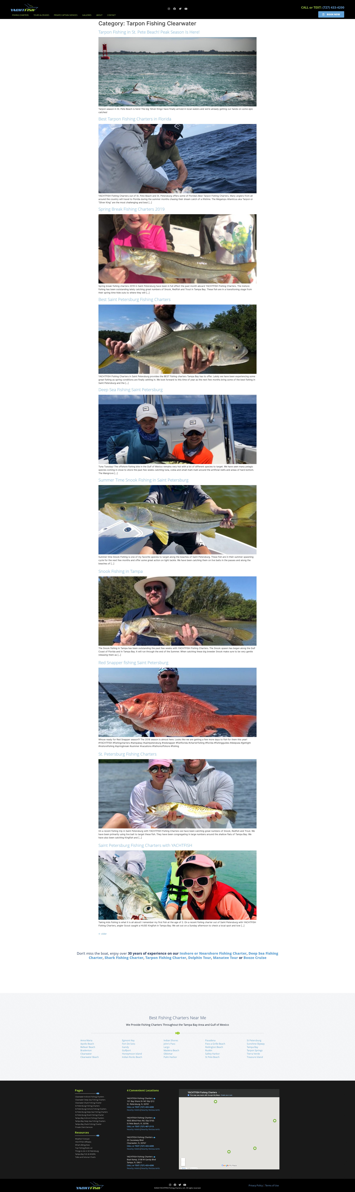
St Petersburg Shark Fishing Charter (89, 1115)
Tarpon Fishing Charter (165, 957)
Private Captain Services (65, 15)
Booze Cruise (255, 957)
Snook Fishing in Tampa (120, 571)
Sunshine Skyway (256, 1043)
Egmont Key (128, 1040)
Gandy (125, 1047)
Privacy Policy (256, 1185)
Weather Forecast (82, 1139)
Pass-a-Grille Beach (215, 1043)
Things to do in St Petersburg (87, 1151)
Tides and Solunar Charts (85, 1157)
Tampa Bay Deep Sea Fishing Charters (90, 1121)
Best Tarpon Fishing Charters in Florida (134, 119)
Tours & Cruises (41, 15)
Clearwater (86, 1053)
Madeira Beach (171, 1050)
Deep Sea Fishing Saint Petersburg (130, 389)
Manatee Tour (225, 957)
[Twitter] (180, 8)
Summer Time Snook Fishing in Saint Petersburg (143, 480)
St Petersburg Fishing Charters (87, 1106)
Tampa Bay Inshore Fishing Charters (89, 1118)
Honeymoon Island (132, 1053)
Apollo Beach (87, 1043)
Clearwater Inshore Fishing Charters (89, 1096)
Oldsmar (168, 1053)
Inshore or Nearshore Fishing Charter (213, 953)
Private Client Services (84, 1127)
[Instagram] (168, 8)
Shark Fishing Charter (124, 957)
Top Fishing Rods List (83, 1148)
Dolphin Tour (199, 957)
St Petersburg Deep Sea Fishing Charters (91, 1112)
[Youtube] (185, 8)
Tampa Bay (252, 1047)
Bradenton (86, 1050)
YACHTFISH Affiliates (83, 1142)
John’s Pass (169, 1043)
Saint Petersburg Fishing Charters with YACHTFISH (145, 845)
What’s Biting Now (82, 1145)
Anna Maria (86, 1040)
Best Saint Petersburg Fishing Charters (134, 299)
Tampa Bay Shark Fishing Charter (88, 1124)
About (99, 15)
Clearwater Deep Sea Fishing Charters (90, 1099)
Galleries (86, 15)
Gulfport (126, 1050)
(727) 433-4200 (333, 7)
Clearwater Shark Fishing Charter (88, 1103)
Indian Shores (171, 1040)
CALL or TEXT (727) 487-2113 (140, 1126)
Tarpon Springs (255, 1050)
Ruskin (208, 1050)
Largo (167, 1047)
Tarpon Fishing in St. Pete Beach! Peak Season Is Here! (149, 32)
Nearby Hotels (133, 1110)
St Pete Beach (212, 1057)
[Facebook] (174, 8)
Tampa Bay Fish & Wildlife (85, 1154)
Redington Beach (214, 1047)
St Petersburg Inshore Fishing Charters (90, 1109)
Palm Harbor (170, 1057)
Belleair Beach (87, 1047)
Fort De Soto (128, 1043)
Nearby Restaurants (150, 1110)
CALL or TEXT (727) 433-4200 (140, 1107)
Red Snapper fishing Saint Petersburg (133, 662)
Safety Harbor (212, 1053)
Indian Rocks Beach (132, 1057)
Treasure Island (255, 1057)
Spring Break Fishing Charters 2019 (131, 209)
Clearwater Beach (89, 1057)
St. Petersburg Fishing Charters (127, 754)
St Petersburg (254, 1040)
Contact (111, 15)
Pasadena (210, 1040)
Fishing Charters (20, 15)
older (102, 933)
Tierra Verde (253, 1053)
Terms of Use (272, 1185)
